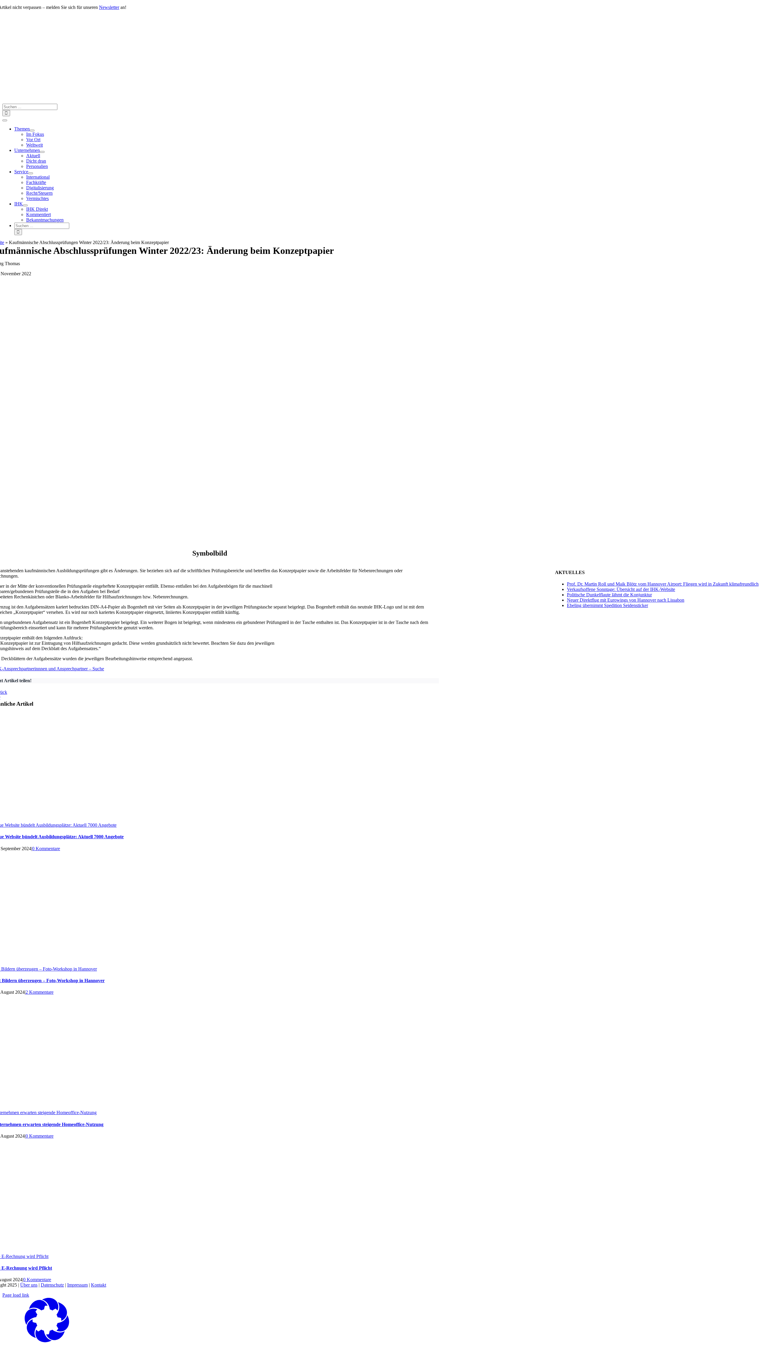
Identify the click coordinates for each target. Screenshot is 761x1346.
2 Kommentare (40, 992)
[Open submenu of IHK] (25, 205)
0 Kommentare (46, 848)
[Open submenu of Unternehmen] (42, 152)
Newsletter (109, 7)
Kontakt (98, 1284)
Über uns (28, 1284)
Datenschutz (52, 1284)
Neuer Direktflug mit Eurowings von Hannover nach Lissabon (625, 600)
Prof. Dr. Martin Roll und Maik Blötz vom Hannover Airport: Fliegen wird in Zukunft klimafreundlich (663, 583)
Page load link (15, 1295)
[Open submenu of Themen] (32, 130)
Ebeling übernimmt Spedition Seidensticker (607, 605)
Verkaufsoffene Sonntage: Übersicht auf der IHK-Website (621, 589)
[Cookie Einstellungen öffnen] (47, 1340)
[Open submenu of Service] (30, 173)
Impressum (77, 1284)
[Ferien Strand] (199, 100)
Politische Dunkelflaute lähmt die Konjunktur (609, 594)
